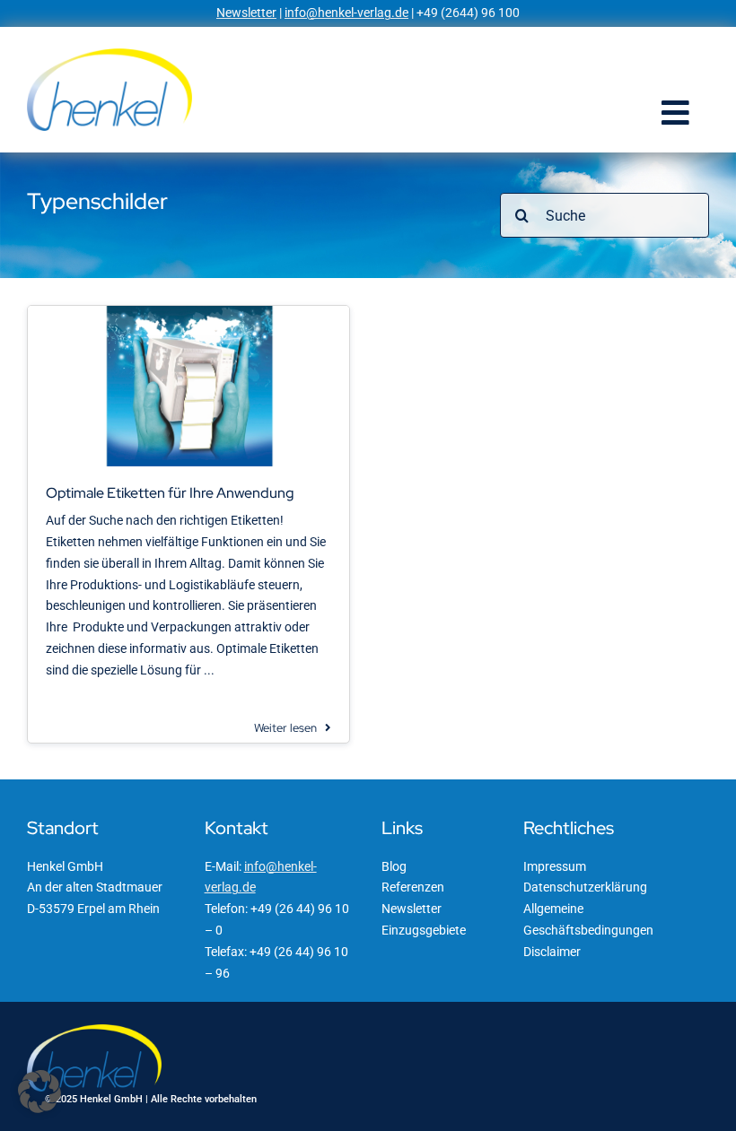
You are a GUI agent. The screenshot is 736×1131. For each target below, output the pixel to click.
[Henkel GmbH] (109, 55)
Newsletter (246, 12)
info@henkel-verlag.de (346, 12)
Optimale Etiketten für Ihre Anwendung (170, 492)
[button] (39, 1091)
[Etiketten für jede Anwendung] (188, 312)
